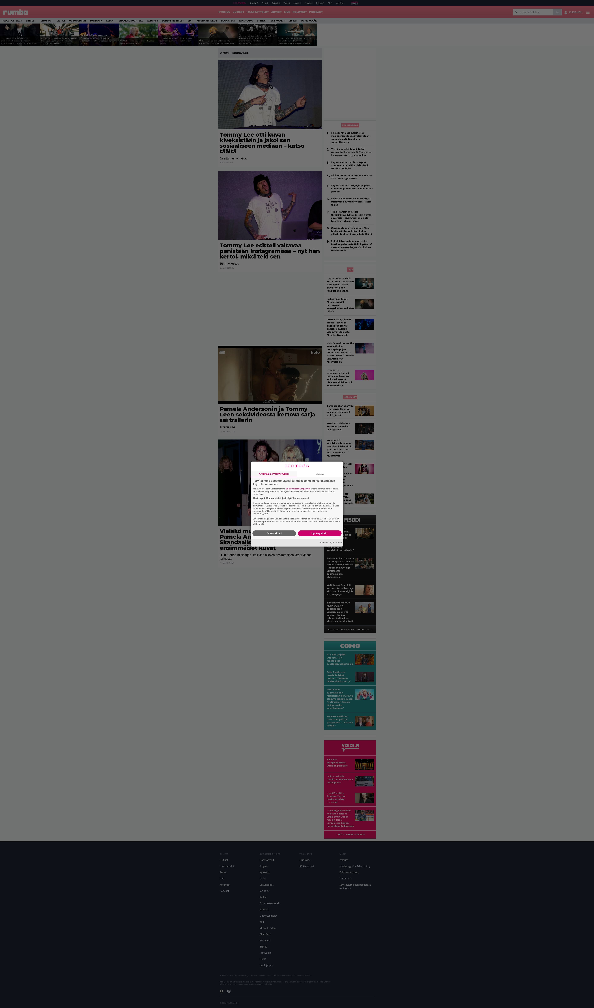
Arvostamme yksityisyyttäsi (274, 473)
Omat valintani (274, 533)
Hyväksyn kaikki (319, 533)
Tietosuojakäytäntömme (330, 542)
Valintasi (320, 474)
